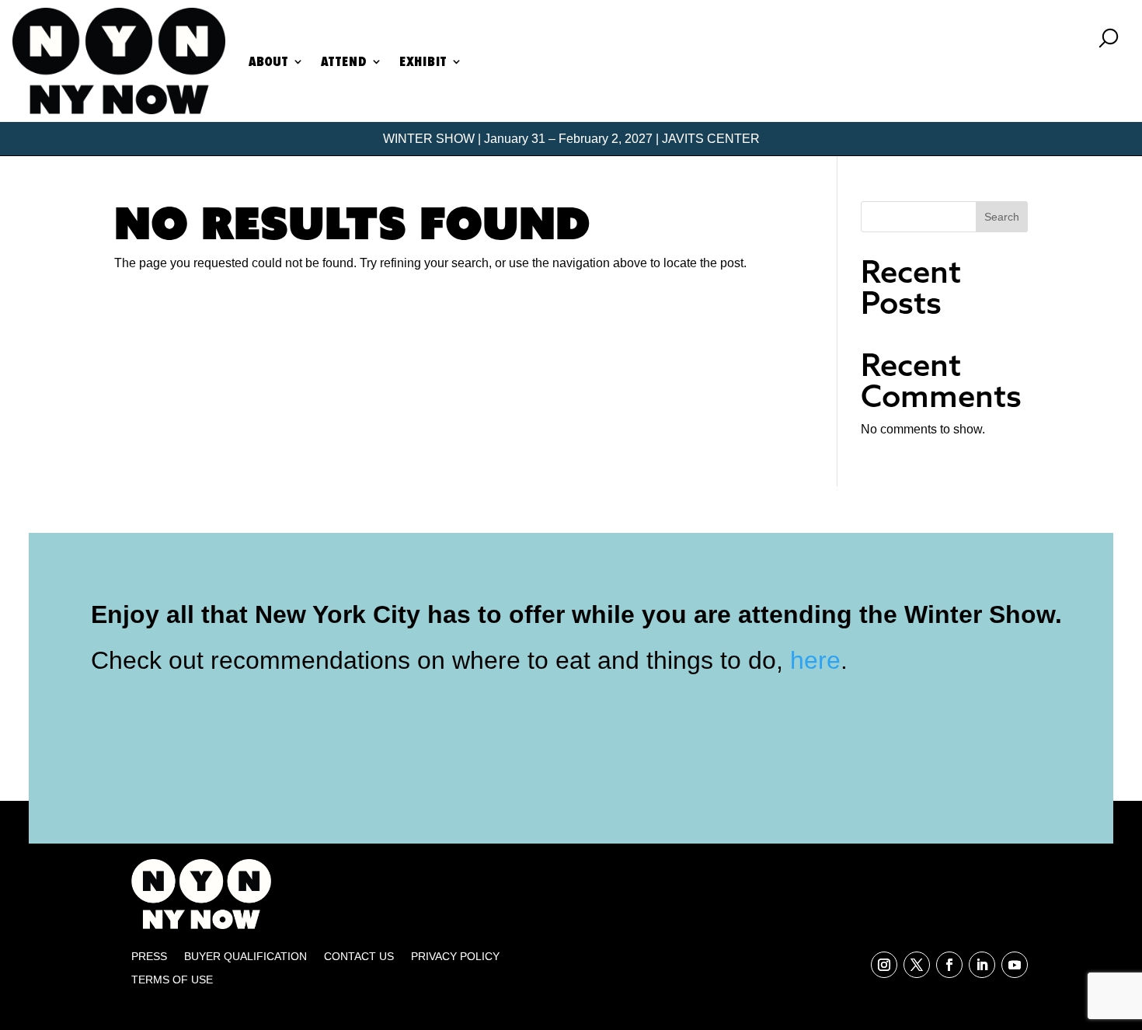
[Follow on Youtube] (1014, 965)
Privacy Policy (455, 956)
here (815, 660)
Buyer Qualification (245, 956)
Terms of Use (172, 980)
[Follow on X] (917, 965)
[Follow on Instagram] (884, 965)
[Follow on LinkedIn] (982, 965)
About (268, 61)
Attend (344, 61)
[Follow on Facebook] (949, 965)
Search (1001, 217)
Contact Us (359, 956)
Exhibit (423, 61)
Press (149, 956)
